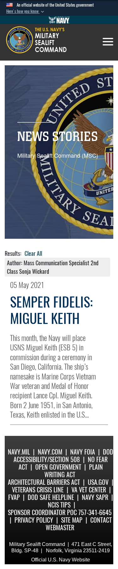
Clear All (33, 253)
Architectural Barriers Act (44, 482)
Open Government (58, 467)
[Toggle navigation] (108, 41)
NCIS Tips (59, 505)
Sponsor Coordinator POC (42, 512)
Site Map (71, 520)
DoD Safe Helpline (51, 497)
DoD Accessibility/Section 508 (63, 456)
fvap (14, 497)
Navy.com (50, 452)
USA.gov (98, 482)
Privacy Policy (33, 520)
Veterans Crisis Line (38, 489)
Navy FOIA (82, 452)
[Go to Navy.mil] (59, 20)
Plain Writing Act (73, 471)
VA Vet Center (88, 489)
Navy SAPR (95, 497)
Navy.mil (19, 452)
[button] (25, 11)
